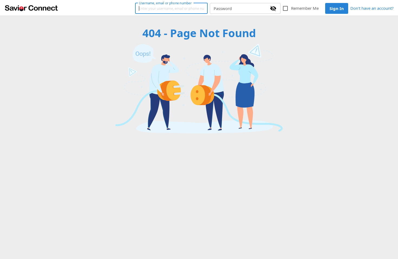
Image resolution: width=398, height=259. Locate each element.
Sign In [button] (337, 8)
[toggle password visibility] (273, 8)
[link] (31, 8)
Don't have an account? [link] (372, 8)
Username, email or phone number (165, 3)
